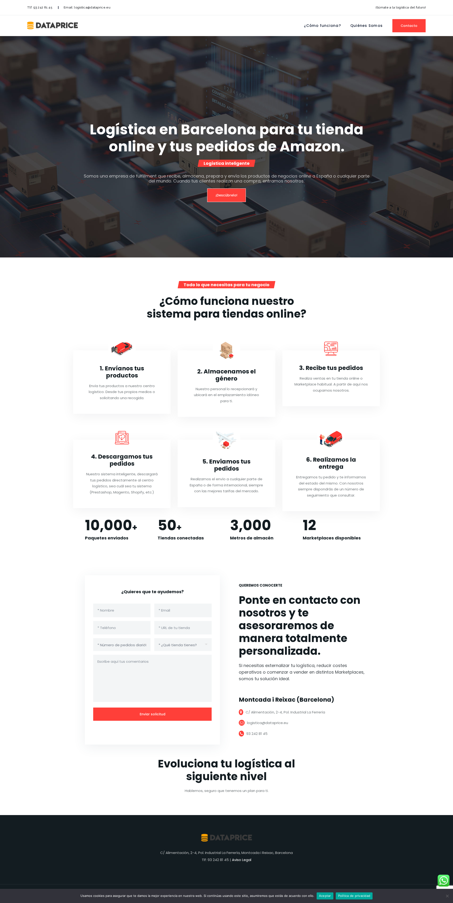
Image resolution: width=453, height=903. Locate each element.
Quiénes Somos (366, 25)
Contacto (409, 25)
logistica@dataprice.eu (92, 7)
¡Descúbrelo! (226, 195)
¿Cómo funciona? (322, 25)
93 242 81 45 (43, 7)
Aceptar (325, 896)
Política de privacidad (354, 896)
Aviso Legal (241, 859)
